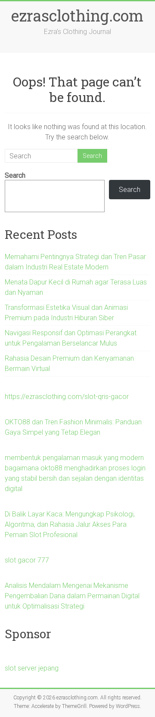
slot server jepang (32, 668)
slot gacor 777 (27, 560)
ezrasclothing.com (77, 15)
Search (15, 175)
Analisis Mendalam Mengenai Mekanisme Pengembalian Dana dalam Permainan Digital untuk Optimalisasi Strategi (72, 595)
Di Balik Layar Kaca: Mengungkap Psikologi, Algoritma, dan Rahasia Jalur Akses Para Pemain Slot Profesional (70, 524)
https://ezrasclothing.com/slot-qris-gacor (67, 396)
